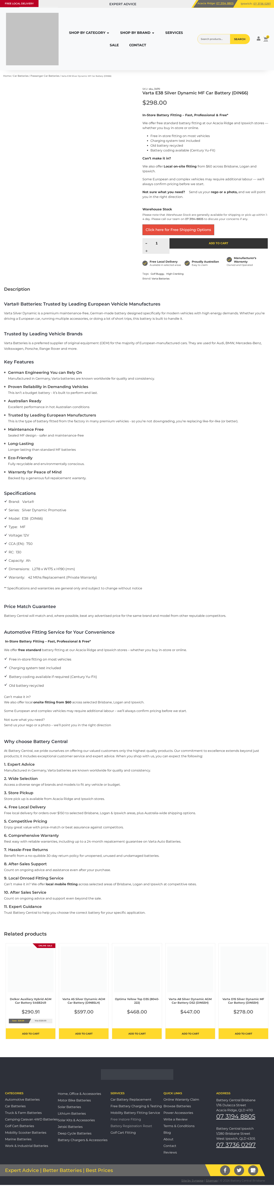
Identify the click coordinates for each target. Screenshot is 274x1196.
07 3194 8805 (224, 3)
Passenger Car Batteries (44, 75)
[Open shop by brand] (153, 32)
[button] (19, 3)
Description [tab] (17, 289)
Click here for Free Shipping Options (178, 230)
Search (240, 39)
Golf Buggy (157, 273)
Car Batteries (20, 75)
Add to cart (218, 243)
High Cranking (175, 273)
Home (7, 75)
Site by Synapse (192, 1180)
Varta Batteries (160, 278)
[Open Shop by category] (108, 32)
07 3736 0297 (262, 3)
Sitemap (212, 1180)
